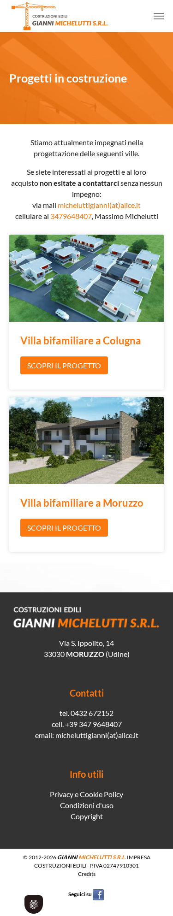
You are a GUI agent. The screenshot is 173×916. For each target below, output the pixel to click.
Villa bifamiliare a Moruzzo (81, 503)
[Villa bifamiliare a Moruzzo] (86, 439)
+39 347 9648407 (93, 724)
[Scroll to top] (153, 896)
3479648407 (71, 216)
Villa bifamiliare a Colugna (80, 341)
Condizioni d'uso (86, 805)
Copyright (87, 816)
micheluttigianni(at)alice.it (99, 205)
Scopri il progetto (64, 365)
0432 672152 (92, 713)
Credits (86, 873)
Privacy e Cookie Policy (86, 794)
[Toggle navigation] (159, 16)
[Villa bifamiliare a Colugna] (86, 277)
